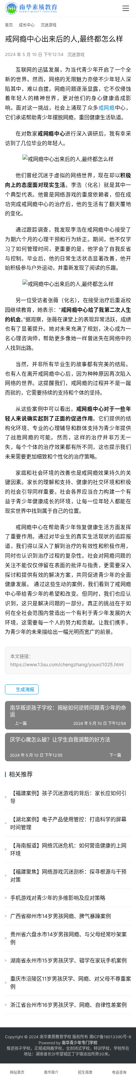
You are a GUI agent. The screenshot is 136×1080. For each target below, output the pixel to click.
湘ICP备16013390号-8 (110, 1036)
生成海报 (24, 689)
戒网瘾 (106, 107)
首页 (9, 25)
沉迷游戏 (76, 54)
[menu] (126, 8)
